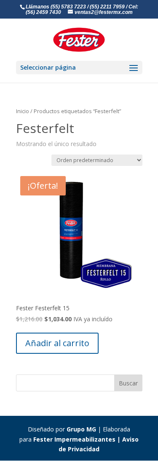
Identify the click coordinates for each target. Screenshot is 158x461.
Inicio (22, 111)
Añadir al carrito (57, 343)
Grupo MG (81, 429)
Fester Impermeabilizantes (74, 439)
